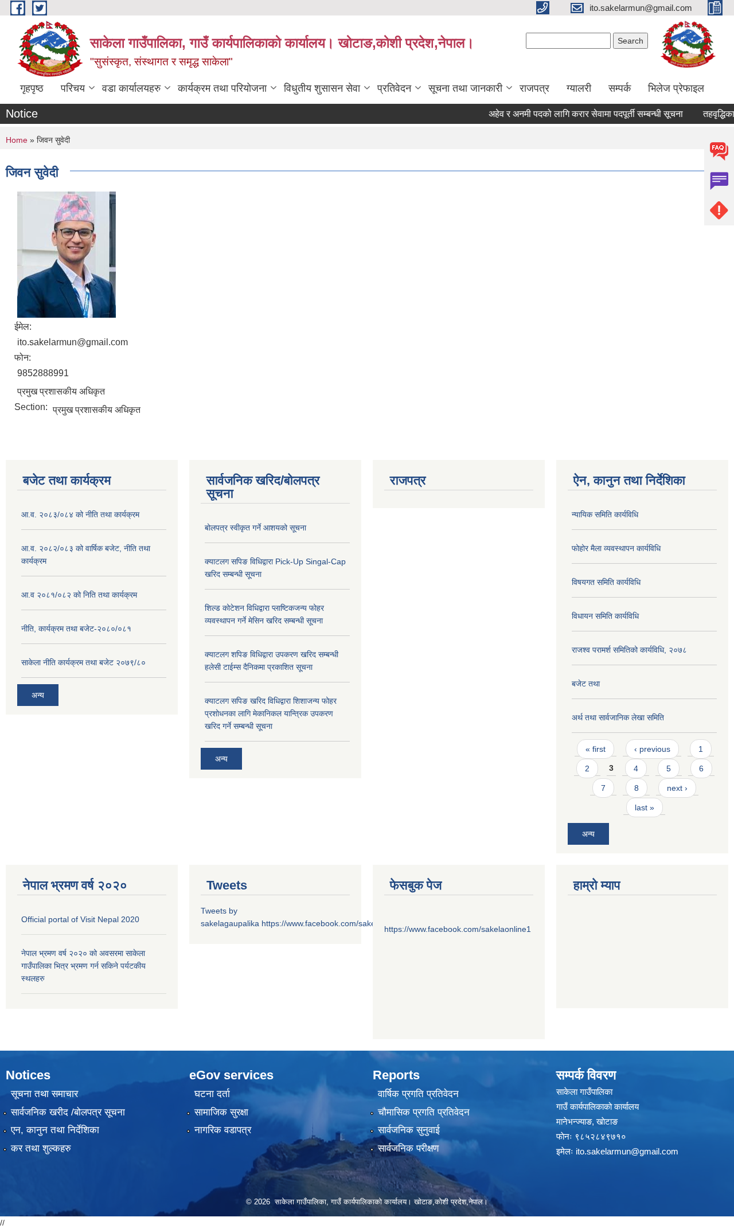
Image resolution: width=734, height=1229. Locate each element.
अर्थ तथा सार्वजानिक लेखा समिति (618, 717)
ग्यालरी (579, 88)
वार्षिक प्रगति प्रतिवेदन (418, 1093)
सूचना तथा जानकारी (465, 88)
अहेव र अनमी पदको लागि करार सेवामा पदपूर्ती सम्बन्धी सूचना (572, 114)
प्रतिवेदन (394, 88)
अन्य (38, 695)
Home (17, 140)
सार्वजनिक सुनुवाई (409, 1130)
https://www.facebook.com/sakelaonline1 (334, 923)
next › (677, 788)
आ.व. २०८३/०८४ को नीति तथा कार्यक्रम (80, 514)
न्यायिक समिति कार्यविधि (605, 514)
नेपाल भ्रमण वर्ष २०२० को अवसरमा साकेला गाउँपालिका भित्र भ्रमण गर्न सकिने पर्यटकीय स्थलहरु (83, 966)
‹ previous (652, 749)
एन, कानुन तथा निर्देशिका (55, 1130)
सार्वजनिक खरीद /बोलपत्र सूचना (68, 1112)
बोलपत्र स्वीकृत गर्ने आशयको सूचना (255, 527)
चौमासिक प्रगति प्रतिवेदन (424, 1112)
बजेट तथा (586, 683)
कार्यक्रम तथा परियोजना (222, 88)
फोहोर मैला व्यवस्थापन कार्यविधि (616, 548)
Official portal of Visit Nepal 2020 (80, 919)
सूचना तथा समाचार (44, 1093)
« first (595, 749)
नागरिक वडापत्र (222, 1130)
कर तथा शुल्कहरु (41, 1148)
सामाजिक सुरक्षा (221, 1112)
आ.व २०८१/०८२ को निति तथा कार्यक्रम (79, 594)
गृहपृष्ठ (32, 88)
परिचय (73, 88)
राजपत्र (534, 88)
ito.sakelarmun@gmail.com (627, 1151)
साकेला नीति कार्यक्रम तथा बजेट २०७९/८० (83, 662)
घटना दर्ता (212, 1093)
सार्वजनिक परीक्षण (408, 1148)
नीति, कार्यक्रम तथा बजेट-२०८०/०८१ (76, 628)
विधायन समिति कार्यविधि (605, 616)
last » (644, 807)
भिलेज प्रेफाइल (676, 88)
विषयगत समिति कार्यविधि (606, 582)
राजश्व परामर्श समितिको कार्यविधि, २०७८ (629, 649)
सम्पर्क (619, 88)
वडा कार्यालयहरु (131, 88)
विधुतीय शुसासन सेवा (322, 88)
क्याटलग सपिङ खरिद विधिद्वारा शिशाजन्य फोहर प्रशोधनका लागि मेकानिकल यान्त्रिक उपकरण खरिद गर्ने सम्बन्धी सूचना (271, 713)
